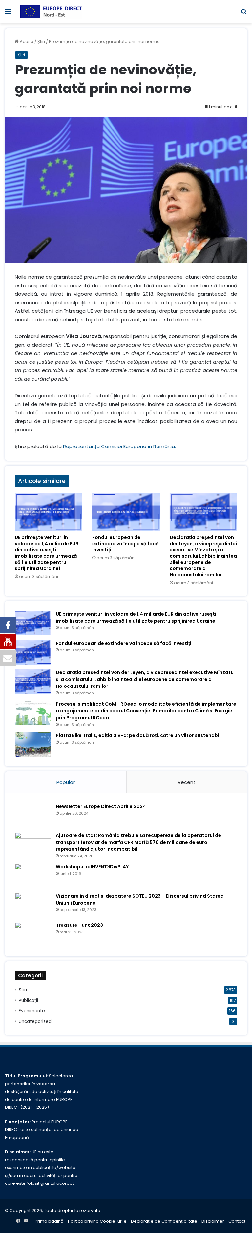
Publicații (28, 1000)
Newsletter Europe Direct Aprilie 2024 (101, 806)
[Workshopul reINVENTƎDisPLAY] (33, 876)
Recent (187, 782)
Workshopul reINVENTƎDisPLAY (92, 867)
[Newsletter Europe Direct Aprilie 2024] (33, 815)
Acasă (26, 41)
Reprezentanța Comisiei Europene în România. (119, 446)
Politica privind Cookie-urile (97, 1221)
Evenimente (32, 1011)
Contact (236, 1221)
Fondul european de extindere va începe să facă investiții (125, 543)
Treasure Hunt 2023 (79, 925)
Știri (41, 41)
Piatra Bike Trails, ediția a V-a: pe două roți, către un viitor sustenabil (138, 735)
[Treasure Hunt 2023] (33, 934)
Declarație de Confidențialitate (164, 1221)
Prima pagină (49, 1221)
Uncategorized (35, 1021)
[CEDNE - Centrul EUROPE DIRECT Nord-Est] (51, 12)
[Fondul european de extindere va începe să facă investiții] (126, 512)
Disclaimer (212, 1221)
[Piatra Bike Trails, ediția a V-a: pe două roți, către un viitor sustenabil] (33, 744)
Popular (65, 782)
